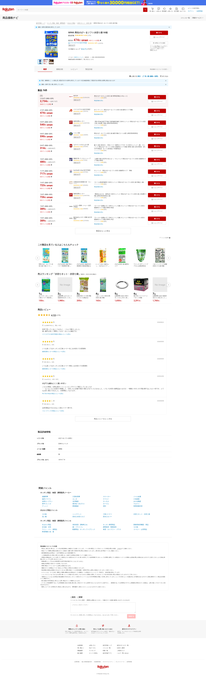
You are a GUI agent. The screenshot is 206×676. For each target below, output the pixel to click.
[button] (158, 10)
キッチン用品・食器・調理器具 (56, 23)
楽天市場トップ (40, 23)
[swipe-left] (37, 258)
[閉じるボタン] (169, 27)
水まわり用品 (71, 23)
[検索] (145, 10)
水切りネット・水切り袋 (84, 23)
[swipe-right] (168, 258)
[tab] (45, 69)
